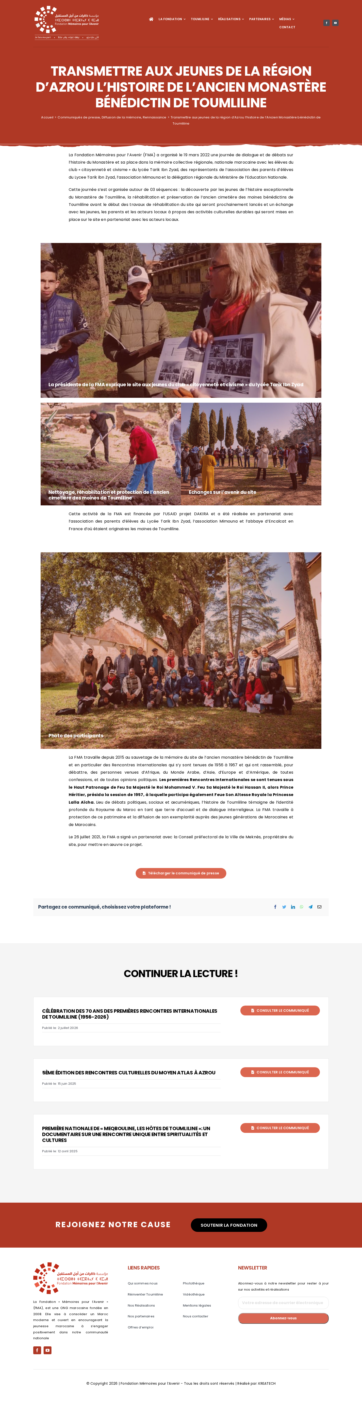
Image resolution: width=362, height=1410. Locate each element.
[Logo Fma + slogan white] (66, 7)
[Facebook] (275, 907)
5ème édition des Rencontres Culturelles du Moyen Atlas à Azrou (128, 1072)
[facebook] (326, 23)
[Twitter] (284, 907)
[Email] (319, 907)
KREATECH (267, 1383)
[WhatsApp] (301, 907)
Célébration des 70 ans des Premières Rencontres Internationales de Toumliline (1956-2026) (129, 1014)
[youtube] (335, 23)
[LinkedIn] (293, 907)
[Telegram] (310, 907)
